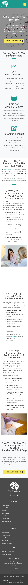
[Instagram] (14, 495)
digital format (13, 336)
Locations (14, 501)
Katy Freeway (14, 562)
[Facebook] (10, 495)
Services (14, 528)
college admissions (16, 180)
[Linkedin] (18, 495)
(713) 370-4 (13, 568)
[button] (24, 4)
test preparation (8, 31)
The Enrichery (8, 169)
